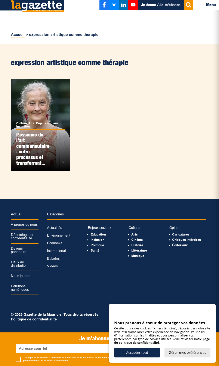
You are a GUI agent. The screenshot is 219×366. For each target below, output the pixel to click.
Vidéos (52, 266)
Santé (95, 250)
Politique (97, 245)
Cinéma (137, 240)
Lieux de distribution (19, 263)
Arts (31, 123)
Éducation (98, 234)
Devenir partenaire (18, 250)
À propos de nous (24, 224)
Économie (54, 243)
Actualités (54, 228)
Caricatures (180, 234)
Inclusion (23, 126)
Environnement (58, 235)
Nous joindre (20, 276)
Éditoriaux (180, 245)
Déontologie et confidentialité (22, 236)
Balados (53, 258)
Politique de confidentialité (34, 319)
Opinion (175, 228)
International (56, 251)
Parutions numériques (20, 287)
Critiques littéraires (186, 240)
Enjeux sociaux (47, 123)
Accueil (18, 35)
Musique (137, 256)
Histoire (137, 245)
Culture (21, 123)
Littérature (139, 250)
